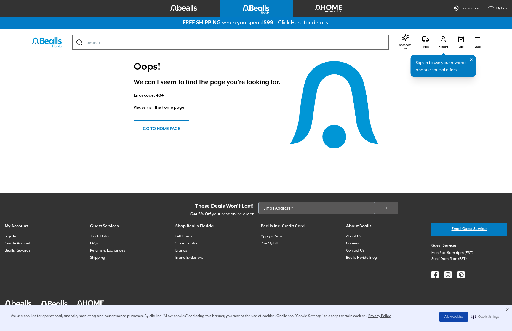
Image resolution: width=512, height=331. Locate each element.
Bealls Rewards (18, 250)
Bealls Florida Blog (361, 257)
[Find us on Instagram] (448, 274)
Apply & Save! (272, 236)
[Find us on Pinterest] (461, 274)
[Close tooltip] (471, 60)
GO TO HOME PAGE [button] (161, 129)
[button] (485, 317)
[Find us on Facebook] (435, 274)
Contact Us (355, 250)
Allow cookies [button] (453, 317)
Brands (181, 250)
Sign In (10, 236)
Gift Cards (183, 236)
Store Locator (186, 243)
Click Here (290, 22)
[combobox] (230, 42)
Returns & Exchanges (107, 250)
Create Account (17, 243)
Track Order (100, 236)
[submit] (386, 208)
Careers (352, 243)
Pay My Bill (269, 243)
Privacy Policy (379, 316)
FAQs (94, 243)
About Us (353, 236)
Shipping (97, 257)
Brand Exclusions (189, 257)
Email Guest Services (469, 229)
